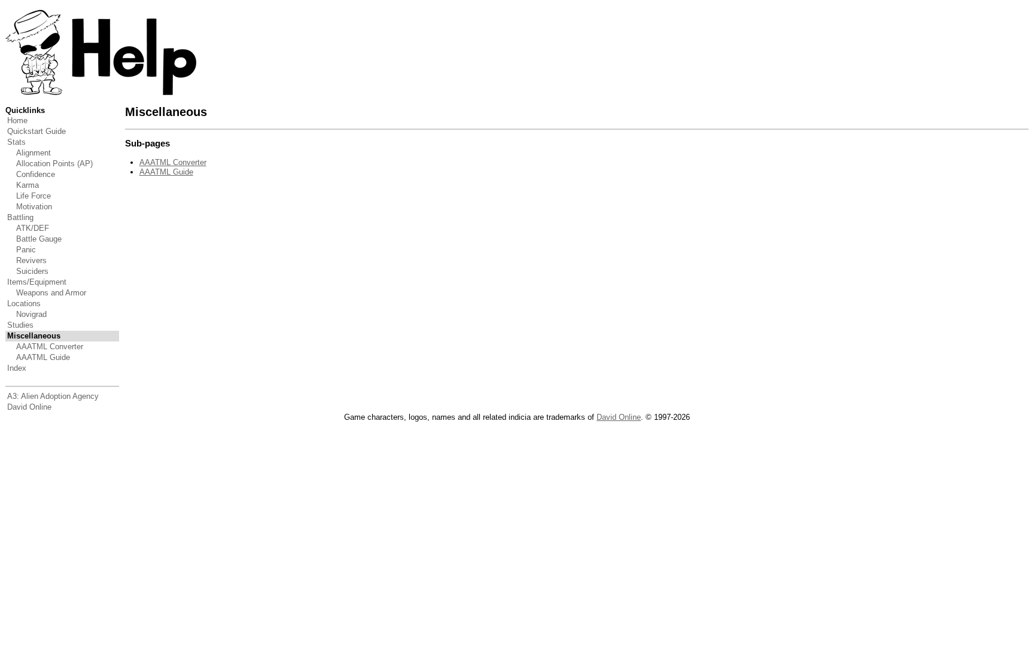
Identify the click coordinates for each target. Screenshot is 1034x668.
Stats (16, 142)
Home (17, 120)
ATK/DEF (32, 228)
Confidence (35, 174)
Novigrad (31, 314)
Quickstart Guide (36, 131)
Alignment (33, 152)
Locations (24, 303)
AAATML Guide (43, 357)
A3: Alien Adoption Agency (53, 396)
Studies (20, 325)
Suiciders (32, 271)
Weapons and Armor (51, 292)
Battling (20, 217)
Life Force (33, 195)
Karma (27, 185)
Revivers (31, 260)
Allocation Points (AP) (54, 163)
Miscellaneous (33, 335)
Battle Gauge (39, 238)
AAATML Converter (49, 346)
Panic (26, 249)
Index (16, 368)
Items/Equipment (36, 281)
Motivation (34, 206)
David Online (29, 406)
